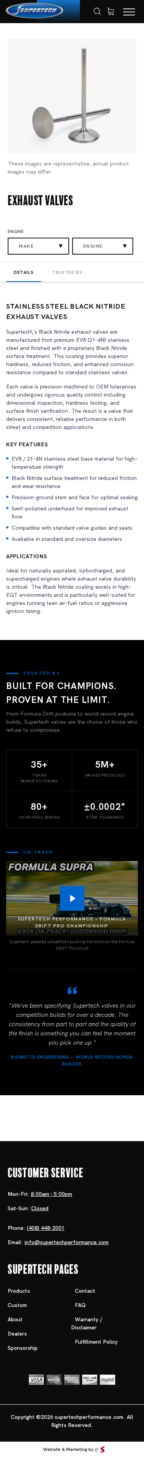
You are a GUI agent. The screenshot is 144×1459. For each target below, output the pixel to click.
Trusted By (67, 272)
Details (23, 272)
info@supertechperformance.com (67, 1242)
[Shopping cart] (110, 11)
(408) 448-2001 (46, 1227)
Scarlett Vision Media (102, 1450)
